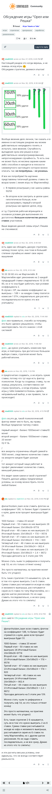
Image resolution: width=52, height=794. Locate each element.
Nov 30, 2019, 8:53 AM (25, 270)
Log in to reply (41, 47)
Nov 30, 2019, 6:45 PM (36, 499)
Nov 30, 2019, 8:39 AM (31, 83)
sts (6, 270)
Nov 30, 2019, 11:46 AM (31, 344)
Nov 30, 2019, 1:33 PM (25, 371)
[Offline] (3, 59)
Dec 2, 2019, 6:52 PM (37, 614)
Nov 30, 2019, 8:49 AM (31, 243)
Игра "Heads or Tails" (31, 26)
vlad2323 (9, 59)
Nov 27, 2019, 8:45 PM (31, 59)
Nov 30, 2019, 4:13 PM (37, 411)
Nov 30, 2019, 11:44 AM (38, 316)
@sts (4, 320)
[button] (4, 790)
